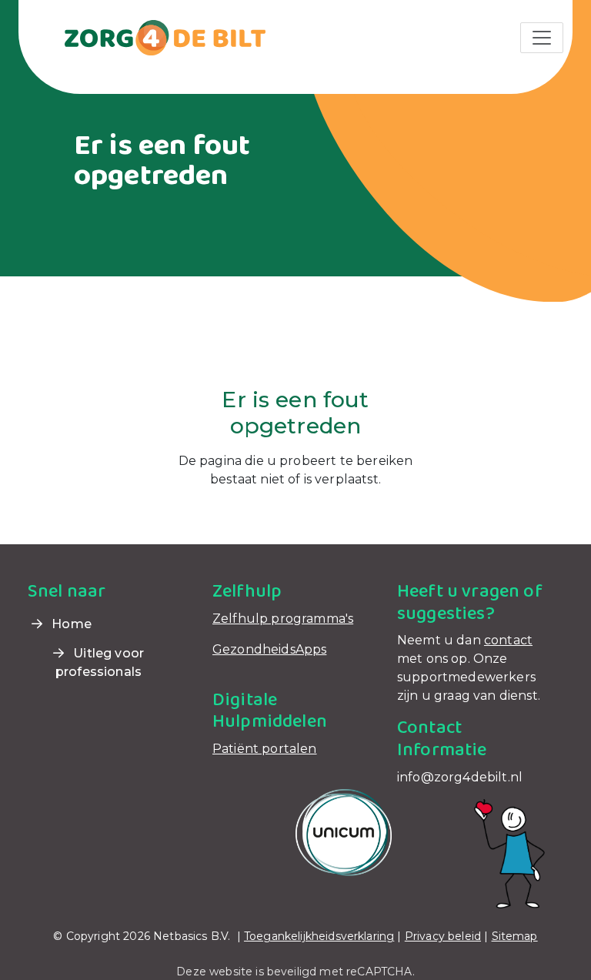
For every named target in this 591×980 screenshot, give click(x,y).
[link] (146, 36)
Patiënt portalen (264, 748)
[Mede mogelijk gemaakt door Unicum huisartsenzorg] (344, 831)
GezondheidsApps (269, 649)
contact (508, 640)
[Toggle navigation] (541, 37)
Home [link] (70, 624)
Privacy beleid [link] (443, 936)
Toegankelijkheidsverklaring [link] (319, 936)
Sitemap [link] (515, 936)
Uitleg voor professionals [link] (99, 662)
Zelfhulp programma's (282, 618)
